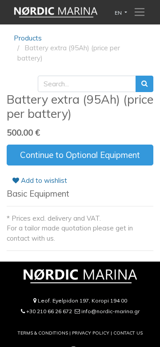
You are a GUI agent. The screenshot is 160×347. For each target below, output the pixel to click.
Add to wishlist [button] (43, 180)
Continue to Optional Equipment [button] (80, 154)
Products (28, 38)
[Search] (144, 84)
